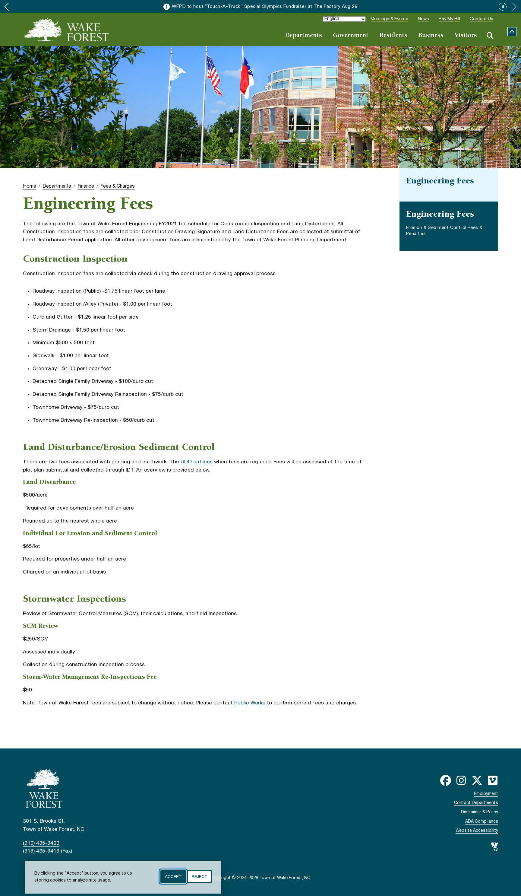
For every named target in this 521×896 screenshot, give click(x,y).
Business (431, 35)
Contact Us (481, 19)
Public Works (250, 703)
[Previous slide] (6, 6)
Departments (303, 35)
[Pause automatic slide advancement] (503, 7)
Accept (173, 877)
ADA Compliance (481, 822)
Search (490, 35)
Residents (393, 35)
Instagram (461, 780)
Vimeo (492, 780)
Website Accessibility (477, 831)
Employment (486, 794)
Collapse (511, 31)
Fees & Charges (117, 186)
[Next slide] (514, 6)
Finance (85, 186)
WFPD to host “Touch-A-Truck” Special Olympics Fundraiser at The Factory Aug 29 (265, 7)
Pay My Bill (449, 19)
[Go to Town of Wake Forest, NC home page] (66, 29)
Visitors (465, 35)
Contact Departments (476, 803)
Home (29, 186)
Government (350, 35)
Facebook (445, 780)
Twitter (477, 780)
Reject (199, 877)
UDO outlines (196, 462)
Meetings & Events (389, 19)
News (423, 19)
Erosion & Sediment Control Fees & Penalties (444, 231)
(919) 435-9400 (41, 843)
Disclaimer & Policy (479, 812)
